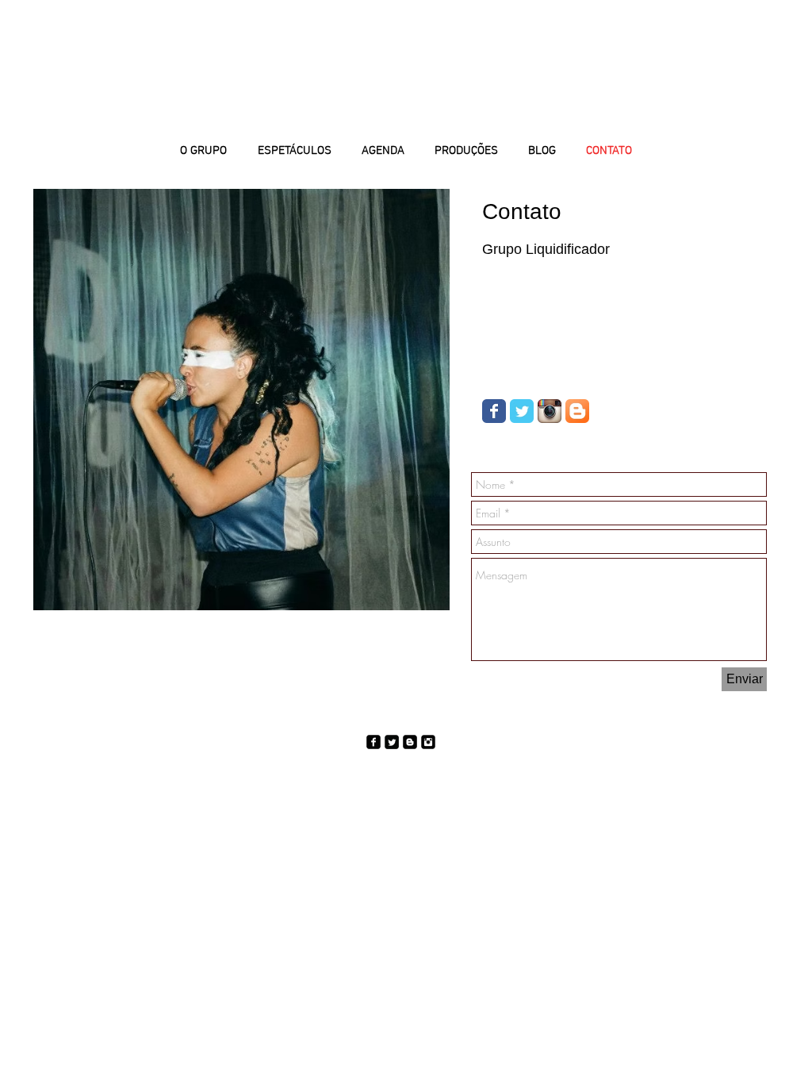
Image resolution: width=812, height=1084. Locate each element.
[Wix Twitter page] (522, 411)
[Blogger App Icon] (577, 411)
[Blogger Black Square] (410, 742)
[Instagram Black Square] (428, 742)
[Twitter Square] (392, 742)
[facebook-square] (373, 742)
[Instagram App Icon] (549, 411)
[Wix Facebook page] (494, 411)
